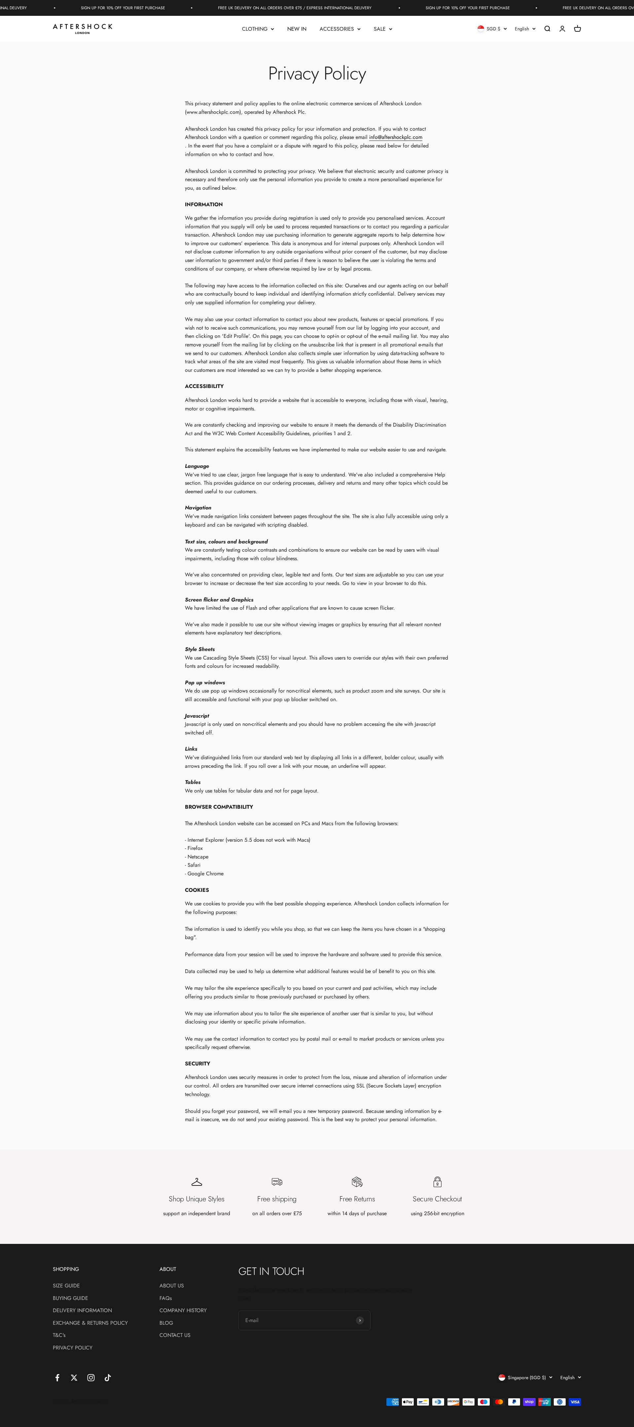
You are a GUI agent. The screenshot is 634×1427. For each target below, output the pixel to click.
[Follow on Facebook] (57, 1377)
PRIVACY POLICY (72, 1347)
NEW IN (296, 29)
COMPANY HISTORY (183, 1310)
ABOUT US (171, 1285)
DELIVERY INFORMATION (82, 1310)
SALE (380, 29)
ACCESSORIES (337, 29)
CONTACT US (175, 1335)
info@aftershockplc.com (395, 137)
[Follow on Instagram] (91, 1377)
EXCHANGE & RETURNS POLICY (90, 1323)
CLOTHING (254, 29)
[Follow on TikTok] (107, 1377)
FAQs (165, 1298)
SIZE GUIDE (66, 1285)
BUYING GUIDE (70, 1298)
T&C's (59, 1335)
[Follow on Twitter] (74, 1377)
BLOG (166, 1323)
